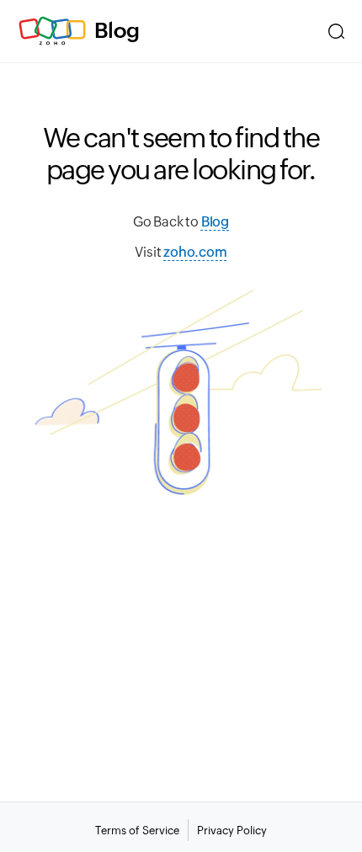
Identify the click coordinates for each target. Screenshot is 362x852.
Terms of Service (137, 830)
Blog (117, 30)
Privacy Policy (232, 830)
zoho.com (194, 252)
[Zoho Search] (336, 31)
